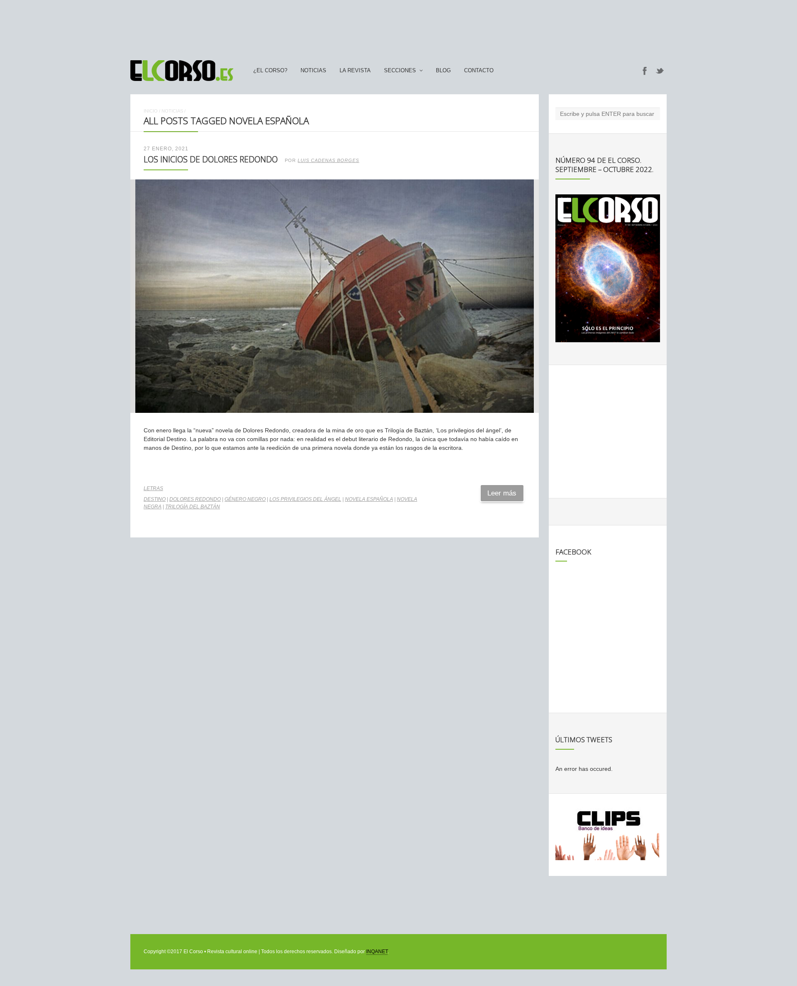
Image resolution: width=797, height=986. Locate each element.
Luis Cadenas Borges (328, 160)
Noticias (313, 71)
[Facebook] (644, 70)
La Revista (355, 71)
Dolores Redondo (195, 499)
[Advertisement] (398, 26)
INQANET (377, 951)
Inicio (151, 110)
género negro (245, 499)
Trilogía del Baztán (192, 507)
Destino (155, 499)
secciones (400, 71)
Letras (153, 488)
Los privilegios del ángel (305, 499)
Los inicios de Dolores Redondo (211, 159)
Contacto (479, 71)
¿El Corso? (270, 71)
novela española (369, 499)
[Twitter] (660, 70)
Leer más (501, 493)
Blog (443, 71)
